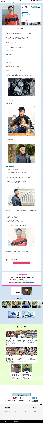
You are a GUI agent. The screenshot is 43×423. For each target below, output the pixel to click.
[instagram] (26, 20)
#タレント (10, 362)
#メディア (12, 362)
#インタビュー (28, 378)
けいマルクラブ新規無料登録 (22, 282)
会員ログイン (30, 282)
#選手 (9, 345)
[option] (11, 15)
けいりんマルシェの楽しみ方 (13, 282)
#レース (31, 342)
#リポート (33, 342)
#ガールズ (22, 361)
